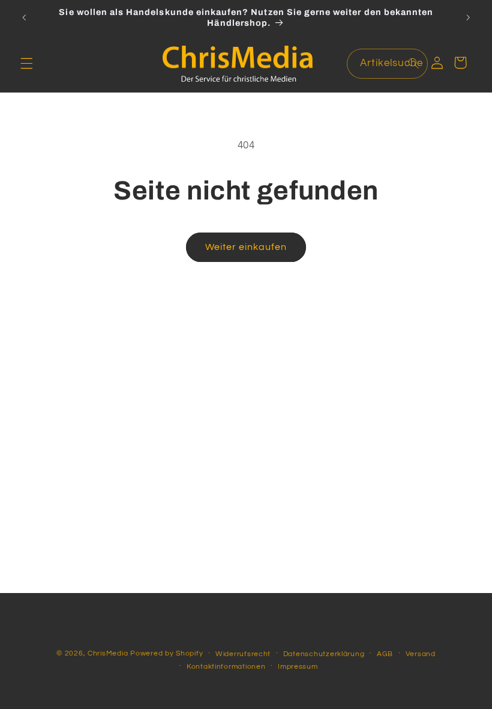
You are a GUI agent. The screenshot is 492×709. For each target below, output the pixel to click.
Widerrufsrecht (243, 654)
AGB (385, 654)
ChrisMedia (108, 653)
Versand (421, 654)
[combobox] (387, 63)
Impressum (298, 666)
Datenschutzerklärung (324, 654)
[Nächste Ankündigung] (468, 17)
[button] (26, 64)
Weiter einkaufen (246, 247)
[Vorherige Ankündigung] (24, 17)
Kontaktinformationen (226, 666)
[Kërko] (413, 63)
